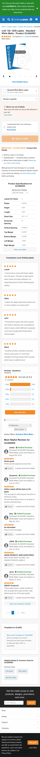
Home (4, 27)
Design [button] (4, 716)
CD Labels (9, 671)
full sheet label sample (28, 173)
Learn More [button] (8, 115)
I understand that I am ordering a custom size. (19, 127)
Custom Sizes (12, 27)
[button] (3, 19)
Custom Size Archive (25, 27)
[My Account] (30, 19)
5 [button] (18, 613)
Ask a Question (20, 412)
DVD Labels (22, 671)
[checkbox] (4, 127)
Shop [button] (4, 710)
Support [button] (5, 722)
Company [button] (5, 728)
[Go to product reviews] (6, 36)
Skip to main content (8, 11)
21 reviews (26, 36)
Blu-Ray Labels (11, 677)
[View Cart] (36, 19)
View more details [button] (20, 249)
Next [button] (23, 613)
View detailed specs (20, 82)
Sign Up (31, 703)
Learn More (33, 748)
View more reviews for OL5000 (20, 604)
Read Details (11, 130)
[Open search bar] (8, 19)
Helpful (10, 468)
